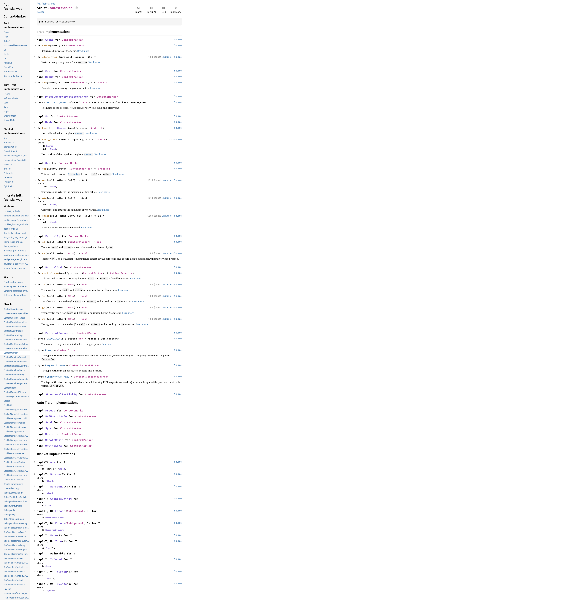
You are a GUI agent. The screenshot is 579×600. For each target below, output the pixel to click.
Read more (83, 50)
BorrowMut (57, 486)
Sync (48, 428)
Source (40, 12)
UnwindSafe (53, 446)
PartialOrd (53, 267)
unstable (167, 57)
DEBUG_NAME (54, 338)
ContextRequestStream (84, 365)
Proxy (49, 350)
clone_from (49, 56)
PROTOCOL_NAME (56, 102)
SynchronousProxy (57, 376)
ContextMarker (72, 39)
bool (99, 241)
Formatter (77, 82)
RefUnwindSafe (56, 416)
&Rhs (71, 253)
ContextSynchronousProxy (91, 376)
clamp (46, 215)
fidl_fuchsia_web (46, 3)
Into (58, 541)
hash (45, 127)
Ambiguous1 (75, 511)
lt (43, 284)
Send (48, 422)
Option (114, 273)
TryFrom (61, 571)
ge (43, 318)
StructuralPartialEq (61, 394)
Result (102, 82)
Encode (60, 511)
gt (43, 307)
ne (43, 253)
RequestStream (55, 365)
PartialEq (52, 236)
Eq (47, 116)
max (44, 180)
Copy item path (76, 7)
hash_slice (49, 139)
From (53, 535)
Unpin (49, 434)
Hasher (61, 127)
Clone (49, 39)
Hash (48, 122)
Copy (48, 71)
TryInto (61, 584)
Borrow (55, 474)
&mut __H (96, 127)
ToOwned (56, 559)
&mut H (101, 139)
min (44, 197)
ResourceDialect (54, 517)
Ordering (104, 168)
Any (52, 462)
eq (43, 241)
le (43, 295)
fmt (44, 82)
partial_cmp (50, 273)
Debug (49, 77)
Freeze (50, 410)
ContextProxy (66, 350)
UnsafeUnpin (54, 440)
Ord (47, 163)
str (85, 102)
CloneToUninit (61, 498)
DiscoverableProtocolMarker (66, 96)
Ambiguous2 (75, 523)
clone (46, 45)
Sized (53, 149)
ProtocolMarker (56, 333)
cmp (44, 168)
